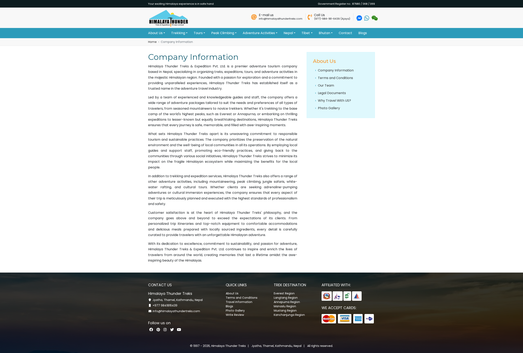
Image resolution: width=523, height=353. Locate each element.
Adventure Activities (259, 33)
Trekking (178, 33)
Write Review (235, 315)
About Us (155, 33)
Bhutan (324, 33)
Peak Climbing (222, 33)
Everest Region (284, 293)
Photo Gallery (328, 108)
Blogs (362, 33)
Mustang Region (285, 310)
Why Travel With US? (334, 100)
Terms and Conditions (335, 78)
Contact (345, 33)
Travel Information (239, 302)
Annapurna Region (287, 302)
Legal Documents (331, 93)
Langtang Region (286, 298)
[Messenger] (359, 19)
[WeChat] (374, 19)
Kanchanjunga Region (289, 315)
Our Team (325, 85)
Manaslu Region (285, 306)
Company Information (335, 70)
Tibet (306, 33)
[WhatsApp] (366, 19)
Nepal (288, 33)
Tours (198, 33)
